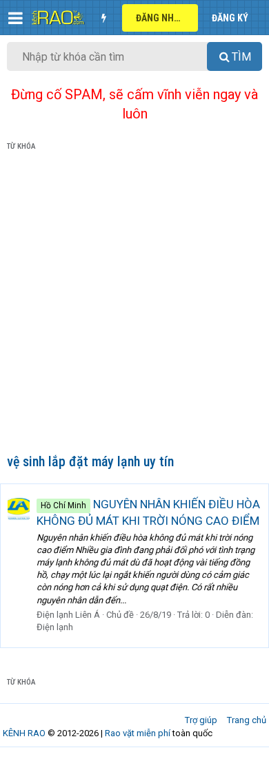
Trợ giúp (201, 720)
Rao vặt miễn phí (137, 733)
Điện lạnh (55, 627)
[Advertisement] (134, 305)
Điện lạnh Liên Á (68, 614)
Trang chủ (246, 720)
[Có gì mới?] (103, 18)
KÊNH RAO (24, 733)
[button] (15, 18)
